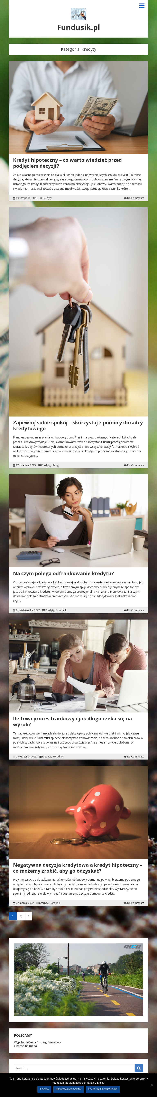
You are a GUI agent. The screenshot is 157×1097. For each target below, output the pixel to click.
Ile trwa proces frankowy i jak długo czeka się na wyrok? (72, 721)
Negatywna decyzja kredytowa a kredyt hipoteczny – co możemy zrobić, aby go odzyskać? (77, 867)
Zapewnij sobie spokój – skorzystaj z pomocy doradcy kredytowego (78, 425)
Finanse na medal (25, 1046)
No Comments (135, 198)
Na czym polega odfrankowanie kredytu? (63, 573)
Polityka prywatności (102, 1089)
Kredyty (47, 198)
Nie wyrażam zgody (68, 1089)
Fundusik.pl (78, 27)
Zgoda (44, 1089)
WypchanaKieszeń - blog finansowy (37, 1042)
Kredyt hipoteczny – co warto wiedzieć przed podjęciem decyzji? (67, 162)
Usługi (55, 465)
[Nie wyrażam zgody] (152, 1085)
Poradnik (61, 610)
